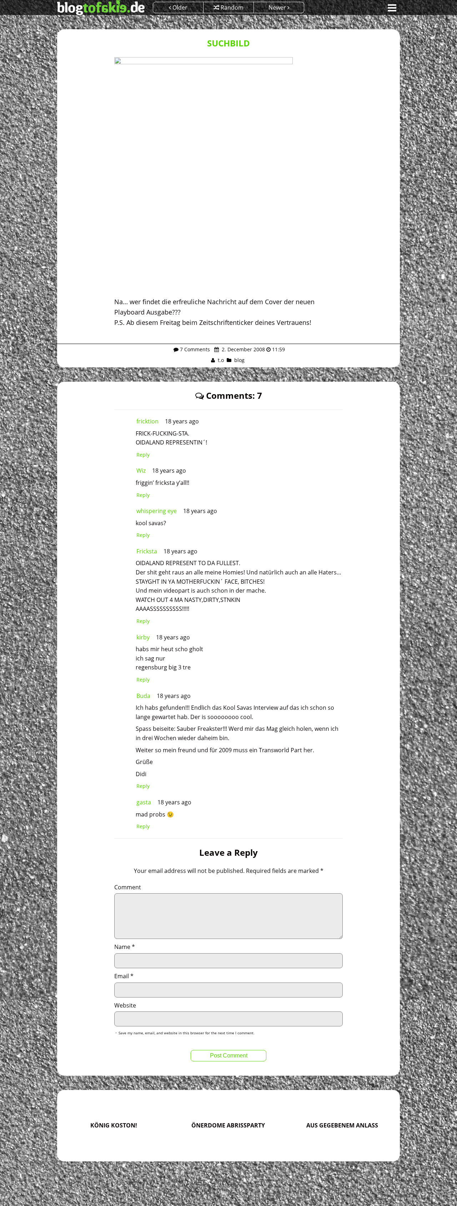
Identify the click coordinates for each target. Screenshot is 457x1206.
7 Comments (195, 349)
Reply (143, 454)
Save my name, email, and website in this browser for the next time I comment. (187, 1032)
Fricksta (146, 551)
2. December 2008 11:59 (252, 349)
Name (124, 947)
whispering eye (156, 511)
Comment (127, 887)
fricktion (147, 421)
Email (124, 976)
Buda (143, 696)
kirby (143, 637)
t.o (221, 360)
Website (125, 1005)
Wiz (141, 470)
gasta (143, 802)
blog (239, 360)
